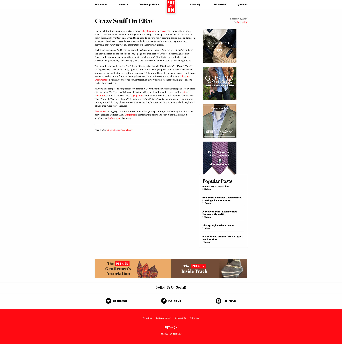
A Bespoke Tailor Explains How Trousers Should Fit (219, 213)
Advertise (194, 317)
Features (99, 4)
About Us (147, 317)
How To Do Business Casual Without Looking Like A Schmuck (222, 199)
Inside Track (167, 31)
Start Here (219, 4)
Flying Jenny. (137, 95)
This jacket (130, 114)
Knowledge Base (148, 4)
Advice (122, 4)
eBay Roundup (149, 31)
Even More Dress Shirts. (216, 186)
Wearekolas (100, 111)
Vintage (116, 130)
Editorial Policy (163, 317)
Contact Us (180, 317)
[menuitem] (100, 4)
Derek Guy (242, 22)
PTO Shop (195, 4)
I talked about (114, 118)
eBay (109, 130)
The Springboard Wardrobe (218, 225)
